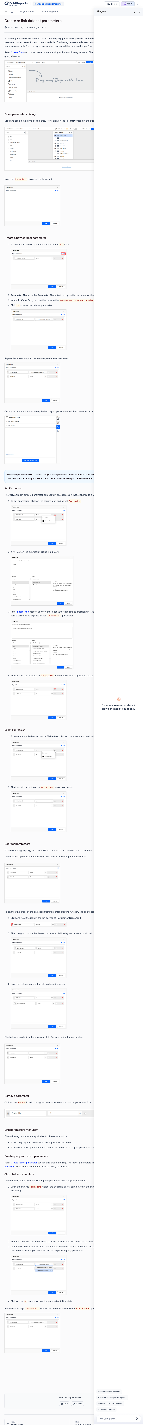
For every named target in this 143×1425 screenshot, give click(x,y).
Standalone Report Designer (48, 4)
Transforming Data (49, 11)
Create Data (17, 52)
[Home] (12, 11)
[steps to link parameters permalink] (36, 1174)
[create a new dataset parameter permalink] (48, 238)
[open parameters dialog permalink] (37, 114)
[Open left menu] (6, 11)
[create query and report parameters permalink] (50, 1156)
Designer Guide (26, 11)
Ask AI (130, 4)
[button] (137, 4)
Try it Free (112, 4)
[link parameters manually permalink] (40, 1130)
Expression (23, 611)
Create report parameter (24, 1162)
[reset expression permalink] (27, 730)
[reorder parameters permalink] (32, 844)
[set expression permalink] (24, 488)
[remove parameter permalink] (31, 1096)
